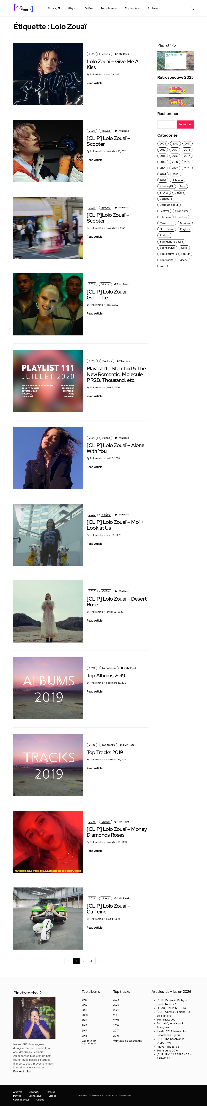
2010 (175, 143)
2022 (92, 54)
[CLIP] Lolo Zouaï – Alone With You (115, 448)
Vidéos (89, 8)
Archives (153, 8)
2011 (187, 143)
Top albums (108, 8)
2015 (162, 155)
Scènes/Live (167, 247)
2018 (163, 162)
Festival (164, 211)
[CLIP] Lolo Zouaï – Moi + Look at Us (115, 524)
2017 (187, 155)
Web (162, 266)
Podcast (165, 235)
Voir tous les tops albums (89, 1042)
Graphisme (182, 211)
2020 (92, 361)
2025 (176, 174)
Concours (166, 198)
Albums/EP (54, 8)
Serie (184, 247)
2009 (163, 143)
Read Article (95, 83)
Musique (185, 223)
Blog (182, 186)
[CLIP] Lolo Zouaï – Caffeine (108, 908)
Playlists (73, 8)
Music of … (167, 223)
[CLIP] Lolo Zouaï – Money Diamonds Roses (117, 832)
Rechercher (168, 114)
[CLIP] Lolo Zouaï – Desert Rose (117, 601)
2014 (187, 149)
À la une (177, 180)
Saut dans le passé (171, 241)
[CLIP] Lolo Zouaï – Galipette (108, 294)
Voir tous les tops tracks (127, 1041)
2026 (163, 180)
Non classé (167, 229)
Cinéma (179, 192)
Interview (165, 217)
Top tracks (131, 8)
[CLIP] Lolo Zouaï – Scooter (108, 141)
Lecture (182, 217)
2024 (163, 174)
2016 (175, 155)
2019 (92, 668)
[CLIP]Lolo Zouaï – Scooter (108, 217)
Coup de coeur (169, 204)
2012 (162, 149)
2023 (187, 168)
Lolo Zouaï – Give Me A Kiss (112, 64)
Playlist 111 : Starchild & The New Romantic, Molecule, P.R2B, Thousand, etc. (116, 374)
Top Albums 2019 (106, 675)
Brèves (105, 130)
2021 (92, 130)
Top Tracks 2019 (105, 752)
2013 (175, 149)
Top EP (185, 253)
